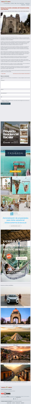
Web (1, 96)
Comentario (3, 80)
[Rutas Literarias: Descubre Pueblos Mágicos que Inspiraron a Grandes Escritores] (15, 373)
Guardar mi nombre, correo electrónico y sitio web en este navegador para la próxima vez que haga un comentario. (15, 101)
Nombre (2, 89)
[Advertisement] (15, 113)
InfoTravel (7, 396)
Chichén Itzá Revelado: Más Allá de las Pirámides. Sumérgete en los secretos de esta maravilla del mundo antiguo (15, 345)
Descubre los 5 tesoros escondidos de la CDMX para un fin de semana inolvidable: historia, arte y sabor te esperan (15, 325)
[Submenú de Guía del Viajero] (24, 3)
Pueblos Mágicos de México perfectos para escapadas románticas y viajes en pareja (15, 363)
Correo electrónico (4, 93)
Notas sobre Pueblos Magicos (23, 11)
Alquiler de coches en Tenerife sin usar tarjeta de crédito (15, 306)
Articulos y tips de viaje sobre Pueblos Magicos (9, 11)
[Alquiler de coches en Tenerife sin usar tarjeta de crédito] (15, 296)
